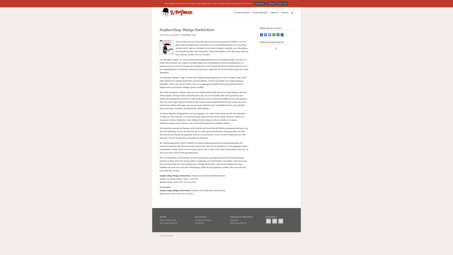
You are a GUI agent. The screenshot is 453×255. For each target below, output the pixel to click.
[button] (261, 34)
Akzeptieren (259, 3)
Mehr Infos (283, 3)
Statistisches (199, 223)
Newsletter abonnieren (203, 220)
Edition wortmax (260, 13)
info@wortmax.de (170, 223)
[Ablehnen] (450, 3)
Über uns (274, 13)
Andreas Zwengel (170, 35)
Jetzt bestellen (190, 182)
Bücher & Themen (242, 13)
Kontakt (285, 13)
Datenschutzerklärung (238, 223)
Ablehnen (271, 3)
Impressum (234, 220)
